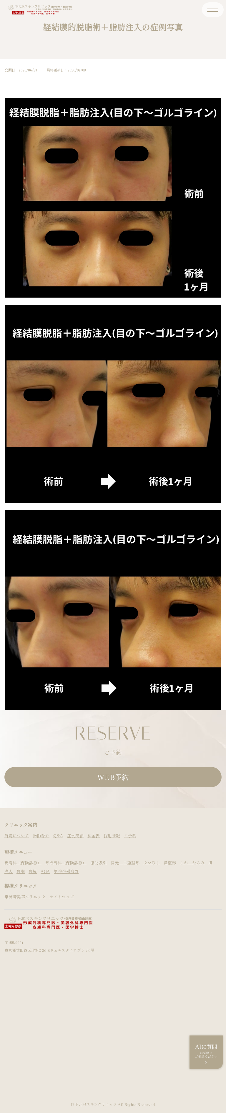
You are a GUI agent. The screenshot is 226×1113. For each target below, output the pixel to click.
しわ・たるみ (192, 863)
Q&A (58, 835)
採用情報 (112, 835)
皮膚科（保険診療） (22, 863)
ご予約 (130, 835)
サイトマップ (61, 897)
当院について (16, 835)
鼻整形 (170, 863)
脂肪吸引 (98, 863)
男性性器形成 (66, 871)
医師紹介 (41, 835)
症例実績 (75, 835)
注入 (8, 871)
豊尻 (33, 871)
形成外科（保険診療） (66, 863)
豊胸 (20, 871)
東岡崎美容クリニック (25, 897)
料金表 (93, 835)
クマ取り (151, 863)
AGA (45, 871)
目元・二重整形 (125, 863)
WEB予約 (113, 777)
